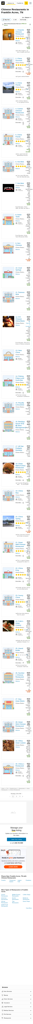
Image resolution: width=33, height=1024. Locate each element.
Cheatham (28, 880)
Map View (7, 19)
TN (7, 788)
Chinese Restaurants (20, 36)
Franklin (3, 880)
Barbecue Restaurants (26, 898)
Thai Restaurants (15, 902)
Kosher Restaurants (15, 898)
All (15, 19)
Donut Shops (26, 901)
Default (27, 17)
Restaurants (22, 788)
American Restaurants (4, 898)
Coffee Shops (26, 894)
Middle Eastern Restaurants (16, 895)
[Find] (26, 3)
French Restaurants (4, 895)
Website (17, 40)
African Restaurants (4, 902)
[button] (30, 3)
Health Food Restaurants (4, 905)
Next (23, 797)
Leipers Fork (20, 881)
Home (2, 788)
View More (29, 908)
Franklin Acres (13, 788)
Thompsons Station (12, 881)
